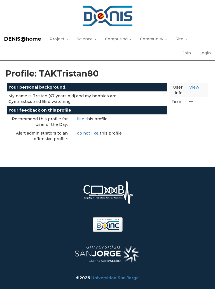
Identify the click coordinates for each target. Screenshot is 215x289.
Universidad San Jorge (115, 277)
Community (152, 38)
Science (85, 38)
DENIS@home (22, 39)
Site (180, 38)
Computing (117, 38)
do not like (88, 133)
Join (187, 53)
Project (58, 38)
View (194, 87)
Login (205, 53)
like (81, 118)
